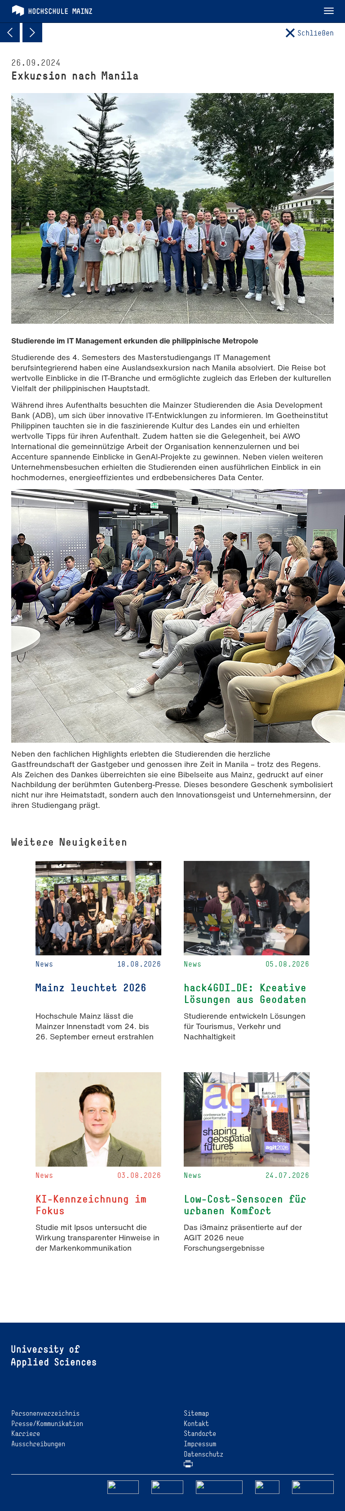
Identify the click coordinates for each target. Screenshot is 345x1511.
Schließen (315, 32)
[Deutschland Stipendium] (123, 1486)
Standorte (200, 1433)
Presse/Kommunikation (47, 1423)
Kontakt (196, 1423)
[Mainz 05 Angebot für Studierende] (32, 32)
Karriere (25, 1433)
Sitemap (196, 1413)
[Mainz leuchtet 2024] (10, 32)
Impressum (200, 1444)
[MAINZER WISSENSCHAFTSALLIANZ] (219, 1486)
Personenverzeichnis (45, 1413)
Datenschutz (203, 1454)
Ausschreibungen (38, 1444)
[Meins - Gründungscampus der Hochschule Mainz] (167, 1486)
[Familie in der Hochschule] (313, 1486)
